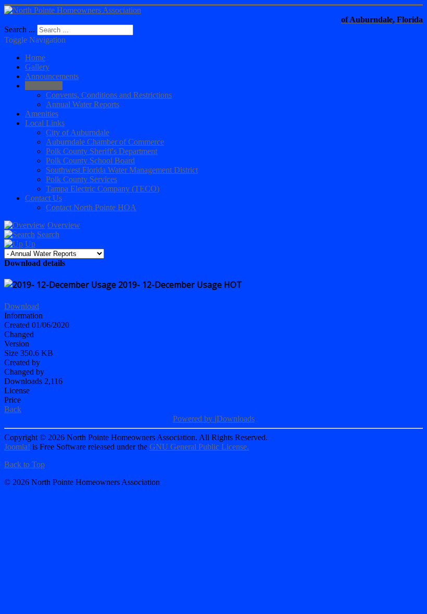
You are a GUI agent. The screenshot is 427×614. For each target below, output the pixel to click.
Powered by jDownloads (214, 418)
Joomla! (17, 446)
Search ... (19, 29)
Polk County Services (81, 179)
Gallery (37, 66)
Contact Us (43, 198)
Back (12, 409)
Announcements (52, 76)
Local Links (45, 123)
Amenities (41, 113)
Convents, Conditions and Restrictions (109, 95)
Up (30, 243)
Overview (63, 225)
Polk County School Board (90, 160)
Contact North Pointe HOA (91, 207)
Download (21, 306)
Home (35, 57)
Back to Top (24, 464)
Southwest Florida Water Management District (122, 169)
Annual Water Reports (82, 104)
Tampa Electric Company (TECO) (102, 188)
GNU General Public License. (199, 446)
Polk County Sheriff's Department (101, 151)
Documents (43, 85)
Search (48, 234)
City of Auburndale (77, 132)
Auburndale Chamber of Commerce (105, 141)
